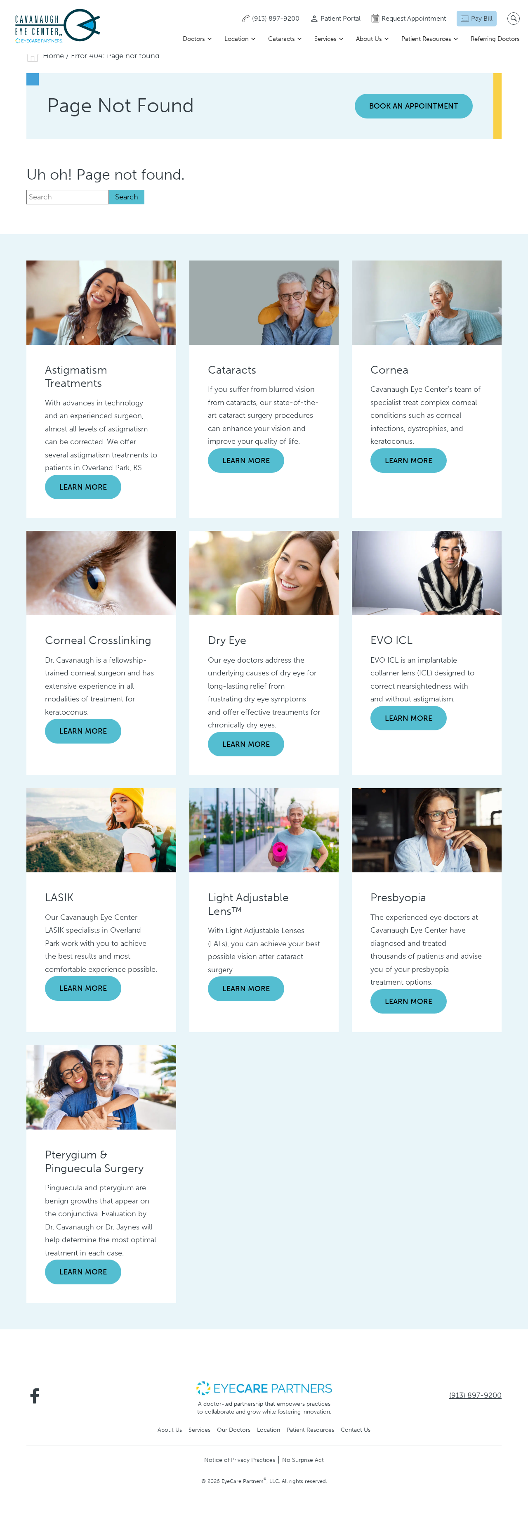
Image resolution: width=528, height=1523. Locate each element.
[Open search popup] (513, 18)
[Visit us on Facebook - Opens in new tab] (34, 1396)
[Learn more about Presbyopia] (427, 829)
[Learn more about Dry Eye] (264, 572)
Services (325, 39)
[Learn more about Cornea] (427, 301)
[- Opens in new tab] (264, 1387)
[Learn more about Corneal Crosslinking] (101, 572)
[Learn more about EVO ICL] (427, 572)
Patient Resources (426, 39)
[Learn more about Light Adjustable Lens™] (264, 829)
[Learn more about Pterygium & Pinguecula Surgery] (101, 1087)
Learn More (83, 487)
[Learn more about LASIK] (101, 829)
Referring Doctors (495, 39)
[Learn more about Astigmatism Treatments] (101, 301)
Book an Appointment (413, 106)
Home (53, 55)
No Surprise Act (303, 1460)
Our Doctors (233, 1429)
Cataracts (281, 39)
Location (236, 39)
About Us (369, 39)
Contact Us (355, 1429)
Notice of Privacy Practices (239, 1460)
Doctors (194, 39)
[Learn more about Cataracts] (264, 301)
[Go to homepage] (57, 27)
